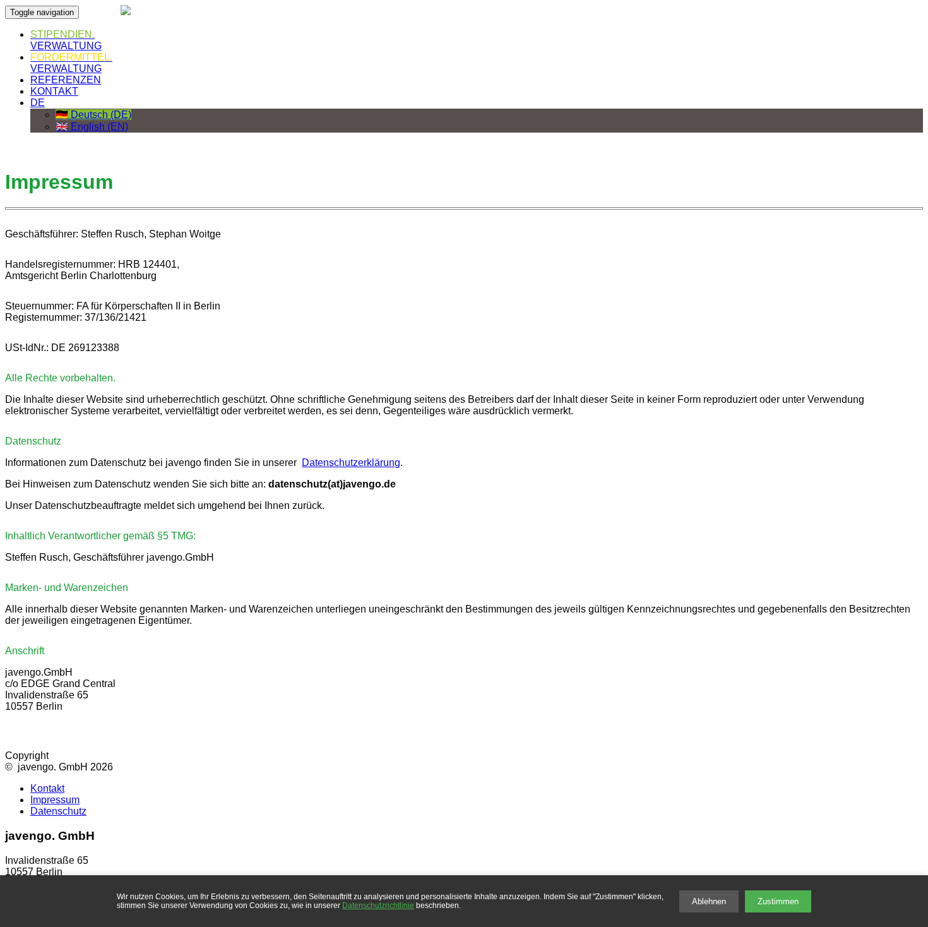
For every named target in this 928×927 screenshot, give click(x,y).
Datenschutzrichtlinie (378, 905)
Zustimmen (778, 901)
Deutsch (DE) (93, 114)
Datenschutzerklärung (351, 462)
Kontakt (47, 788)
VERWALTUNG (66, 40)
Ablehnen (709, 901)
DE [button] (37, 102)
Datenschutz (58, 811)
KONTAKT (54, 91)
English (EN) (92, 126)
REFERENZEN (65, 80)
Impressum (55, 799)
